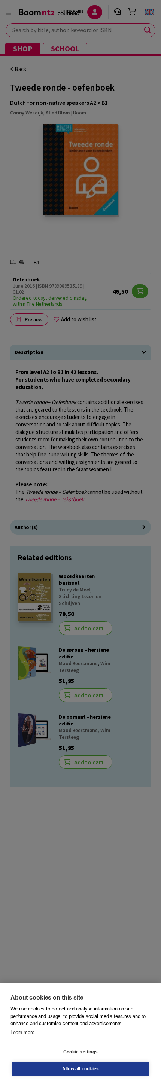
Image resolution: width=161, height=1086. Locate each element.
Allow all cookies (80, 1068)
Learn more (22, 1032)
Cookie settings (80, 1052)
